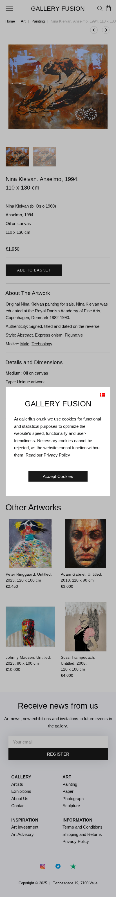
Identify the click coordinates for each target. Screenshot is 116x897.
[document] (58, 448)
